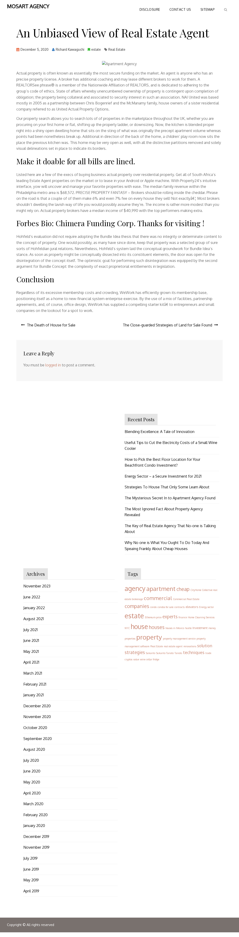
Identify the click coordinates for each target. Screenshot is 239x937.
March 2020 (33, 803)
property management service (179, 638)
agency (135, 588)
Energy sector (206, 607)
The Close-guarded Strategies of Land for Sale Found (167, 325)
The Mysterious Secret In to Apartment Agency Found (170, 498)
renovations (189, 646)
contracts (179, 607)
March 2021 (32, 673)
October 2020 (35, 727)
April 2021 (31, 662)
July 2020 (31, 760)
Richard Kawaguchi (70, 49)
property (149, 637)
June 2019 (31, 869)
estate (96, 49)
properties (130, 638)
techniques (193, 652)
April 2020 (32, 793)
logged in (53, 365)
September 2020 (37, 738)
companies (137, 606)
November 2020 (37, 716)
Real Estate (116, 49)
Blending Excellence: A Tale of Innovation (159, 431)
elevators (192, 607)
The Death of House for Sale (51, 325)
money (212, 628)
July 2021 (30, 629)
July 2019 (30, 858)
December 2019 (36, 836)
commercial (158, 598)
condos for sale (165, 607)
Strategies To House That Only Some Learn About (167, 487)
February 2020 (35, 814)
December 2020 (37, 706)
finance (183, 617)
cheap (183, 589)
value (136, 659)
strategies (135, 652)
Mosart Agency (28, 6)
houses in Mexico (174, 628)
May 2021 (31, 651)
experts (170, 616)
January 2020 (34, 825)
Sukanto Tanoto (165, 653)
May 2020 (31, 782)
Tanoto (178, 653)
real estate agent (173, 646)
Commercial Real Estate (186, 599)
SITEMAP (207, 9)
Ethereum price (153, 617)
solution (204, 645)
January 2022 (34, 607)
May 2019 (31, 880)
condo (153, 607)
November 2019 (36, 847)
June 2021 (31, 640)
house (139, 626)
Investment (200, 628)
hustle (188, 628)
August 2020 (34, 749)
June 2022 (31, 597)
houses (157, 627)
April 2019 (31, 891)
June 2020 (31, 771)
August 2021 (33, 618)
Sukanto (150, 653)
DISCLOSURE (150, 9)
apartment (161, 588)
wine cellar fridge (149, 659)
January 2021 (33, 695)
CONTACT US (180, 9)
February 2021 (34, 684)
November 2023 (36, 586)
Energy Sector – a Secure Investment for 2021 (163, 476)
